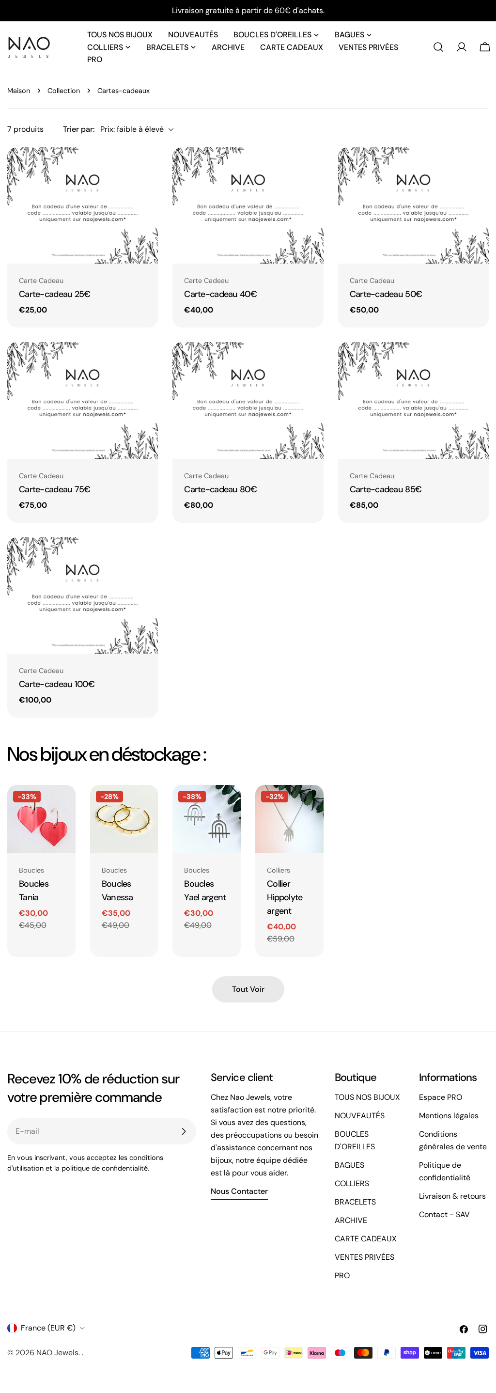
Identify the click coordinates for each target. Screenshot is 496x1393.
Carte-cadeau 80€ (220, 489)
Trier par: (78, 129)
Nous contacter (239, 1191)
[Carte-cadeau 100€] (82, 595)
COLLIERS (352, 1183)
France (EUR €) (48, 1328)
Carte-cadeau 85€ (386, 489)
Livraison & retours (452, 1196)
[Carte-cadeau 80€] (247, 400)
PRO (342, 1275)
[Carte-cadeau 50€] (413, 205)
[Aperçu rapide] (142, 170)
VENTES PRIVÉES (364, 1257)
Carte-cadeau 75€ (55, 489)
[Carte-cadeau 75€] (82, 400)
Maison (18, 90)
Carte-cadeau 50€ (386, 294)
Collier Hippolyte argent (285, 897)
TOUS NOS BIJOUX (367, 1097)
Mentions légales (449, 1116)
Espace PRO (440, 1097)
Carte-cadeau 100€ (56, 684)
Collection (63, 90)
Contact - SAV (444, 1214)
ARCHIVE (351, 1220)
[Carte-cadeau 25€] (82, 205)
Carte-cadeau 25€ (55, 294)
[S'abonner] (183, 1131)
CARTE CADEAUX (366, 1239)
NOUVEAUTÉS (360, 1116)
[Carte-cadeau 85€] (413, 400)
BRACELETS (355, 1202)
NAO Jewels (57, 1352)
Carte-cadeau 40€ (220, 294)
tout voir (248, 989)
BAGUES (349, 1165)
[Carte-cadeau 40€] (247, 205)
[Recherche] (438, 47)
